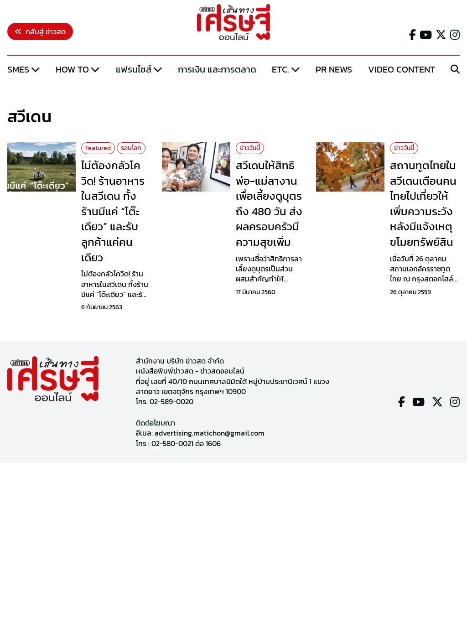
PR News (334, 69)
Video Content (401, 69)
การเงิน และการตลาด (217, 69)
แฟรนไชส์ (133, 69)
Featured (98, 148)
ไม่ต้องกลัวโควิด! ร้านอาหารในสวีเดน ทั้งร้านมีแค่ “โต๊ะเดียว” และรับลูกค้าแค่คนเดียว (113, 211)
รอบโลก (131, 148)
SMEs (18, 69)
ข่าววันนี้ (250, 148)
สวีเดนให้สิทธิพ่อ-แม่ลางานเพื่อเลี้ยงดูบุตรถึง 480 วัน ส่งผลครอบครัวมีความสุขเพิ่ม (269, 203)
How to (72, 69)
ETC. (280, 69)
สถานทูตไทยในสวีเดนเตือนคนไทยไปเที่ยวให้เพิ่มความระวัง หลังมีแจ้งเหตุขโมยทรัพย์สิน (423, 203)
